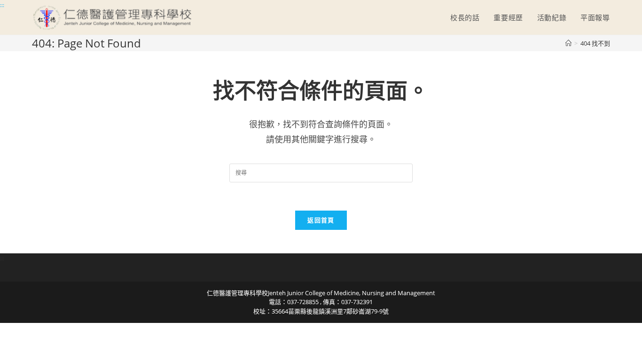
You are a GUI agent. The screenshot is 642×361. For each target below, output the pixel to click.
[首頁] (568, 43)
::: (2, 5)
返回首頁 (320, 220)
